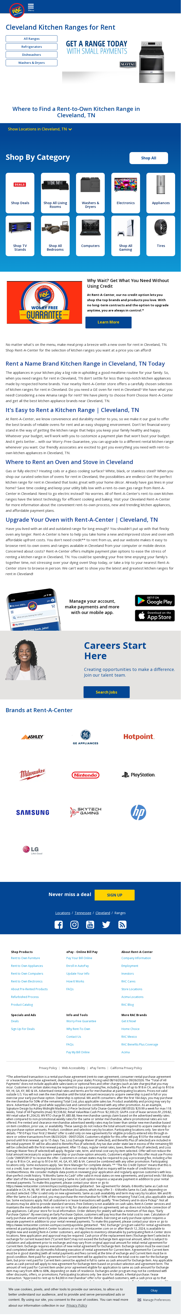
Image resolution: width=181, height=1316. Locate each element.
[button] (154, 1300)
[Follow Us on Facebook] (58, 929)
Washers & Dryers (31, 63)
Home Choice (130, 1029)
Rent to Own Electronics (26, 981)
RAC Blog (127, 1005)
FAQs (69, 989)
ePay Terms (97, 1068)
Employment (129, 966)
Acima (125, 1052)
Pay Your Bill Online (79, 958)
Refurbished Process (25, 997)
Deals (15, 1021)
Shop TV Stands (20, 247)
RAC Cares (128, 981)
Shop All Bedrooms (55, 247)
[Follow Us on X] (106, 929)
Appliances (161, 203)
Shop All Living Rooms (55, 205)
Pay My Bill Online (78, 1052)
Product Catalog (22, 1005)
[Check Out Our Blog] (122, 929)
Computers (90, 245)
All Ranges (32, 38)
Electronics (126, 203)
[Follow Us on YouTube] (90, 929)
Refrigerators (31, 46)
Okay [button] (154, 1290)
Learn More (108, 322)
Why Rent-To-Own (78, 1029)
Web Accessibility (73, 1068)
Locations (62, 913)
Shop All (148, 158)
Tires (161, 245)
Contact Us (73, 1037)
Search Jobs (106, 692)
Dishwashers (31, 54)
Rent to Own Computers (27, 974)
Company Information (136, 958)
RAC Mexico (129, 1037)
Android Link (155, 602)
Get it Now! (128, 1021)
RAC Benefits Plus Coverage (139, 1044)
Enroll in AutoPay (77, 966)
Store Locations (131, 989)
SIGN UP (114, 895)
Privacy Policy (76, 1305)
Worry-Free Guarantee (81, 1021)
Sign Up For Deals (23, 1029)
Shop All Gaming (125, 247)
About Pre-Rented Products (29, 989)
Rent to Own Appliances (27, 966)
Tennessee (83, 913)
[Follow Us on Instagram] (74, 929)
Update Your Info (77, 974)
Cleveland (103, 913)
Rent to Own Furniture (25, 958)
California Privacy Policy (126, 1068)
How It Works (75, 981)
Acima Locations (132, 997)
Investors (127, 974)
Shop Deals (20, 203)
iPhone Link (155, 617)
